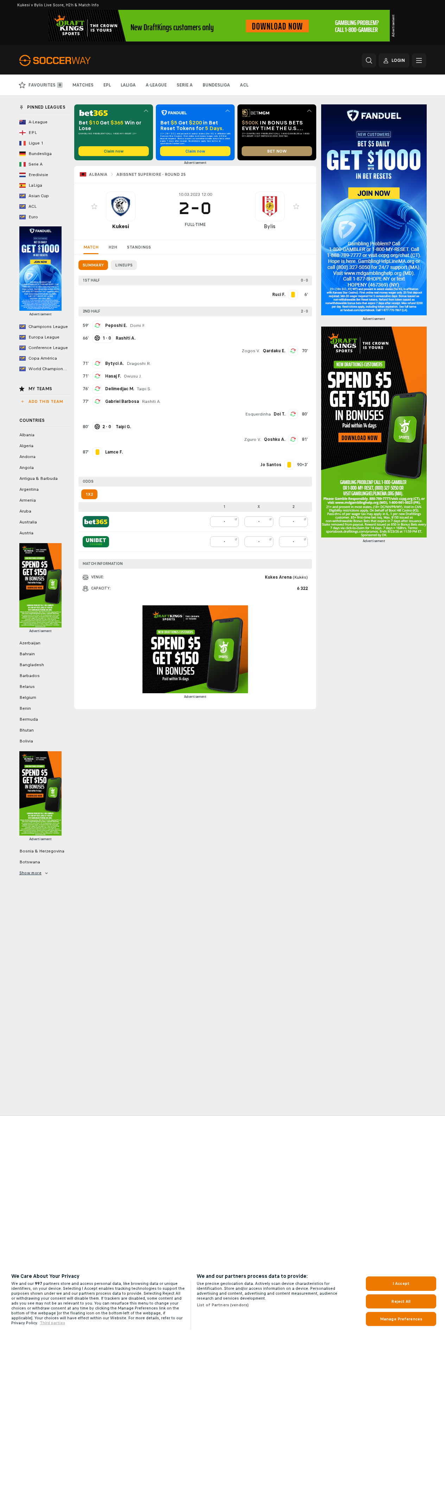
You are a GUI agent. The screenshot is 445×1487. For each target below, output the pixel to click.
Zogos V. (251, 351)
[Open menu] (419, 60)
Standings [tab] (139, 247)
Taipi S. (144, 389)
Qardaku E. (274, 351)
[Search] (369, 60)
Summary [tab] (93, 265)
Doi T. (279, 414)
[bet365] (96, 521)
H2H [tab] (112, 247)
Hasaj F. (113, 376)
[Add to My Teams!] (94, 206)
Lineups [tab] (124, 265)
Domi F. (137, 325)
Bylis (269, 226)
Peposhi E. (116, 325)
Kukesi (120, 226)
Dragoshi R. (139, 363)
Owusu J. (132, 376)
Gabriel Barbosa (122, 401)
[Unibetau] (96, 541)
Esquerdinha (258, 414)
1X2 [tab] (89, 494)
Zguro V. (252, 439)
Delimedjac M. (119, 389)
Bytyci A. (114, 363)
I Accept (401, 1283)
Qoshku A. (274, 439)
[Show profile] (120, 206)
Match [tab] (90, 247)
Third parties (52, 1322)
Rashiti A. (151, 401)
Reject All (401, 1301)
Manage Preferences (401, 1319)
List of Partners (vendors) (223, 1304)
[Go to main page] (67, 60)
